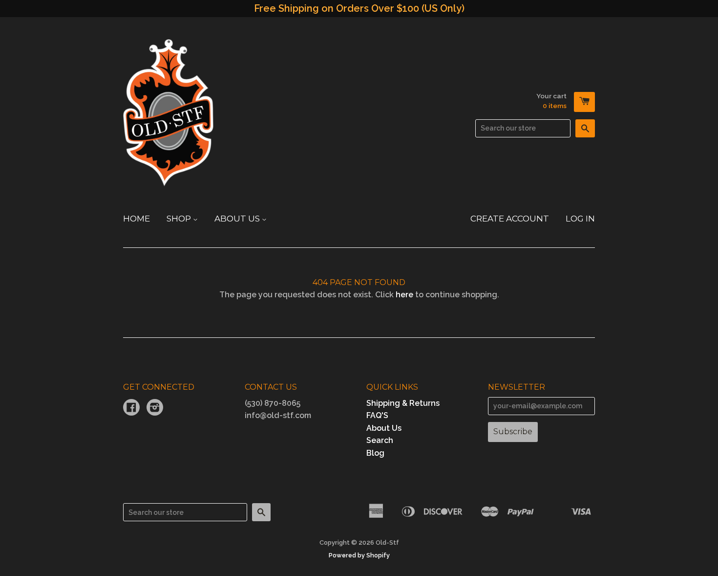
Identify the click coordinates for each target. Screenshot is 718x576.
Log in (580, 218)
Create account (509, 218)
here (404, 294)
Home (136, 218)
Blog (375, 453)
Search (379, 440)
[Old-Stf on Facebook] (131, 408)
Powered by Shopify (359, 555)
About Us (238, 218)
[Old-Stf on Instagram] (155, 408)
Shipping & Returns (403, 403)
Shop (180, 218)
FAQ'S (377, 415)
